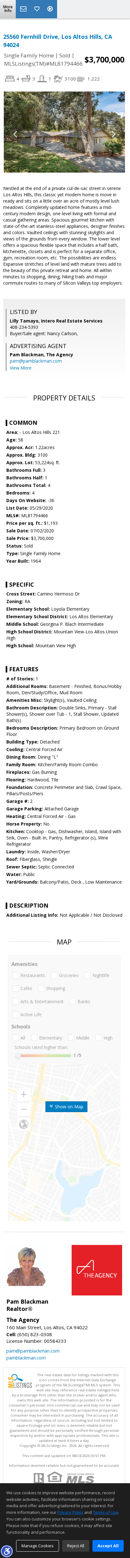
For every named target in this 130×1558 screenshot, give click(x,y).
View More (21, 368)
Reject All (75, 1546)
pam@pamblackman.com (36, 361)
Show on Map (68, 1107)
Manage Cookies (37, 1546)
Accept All (108, 1546)
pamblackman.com (26, 1357)
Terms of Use (105, 1512)
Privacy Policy (70, 1512)
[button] (6, 1551)
